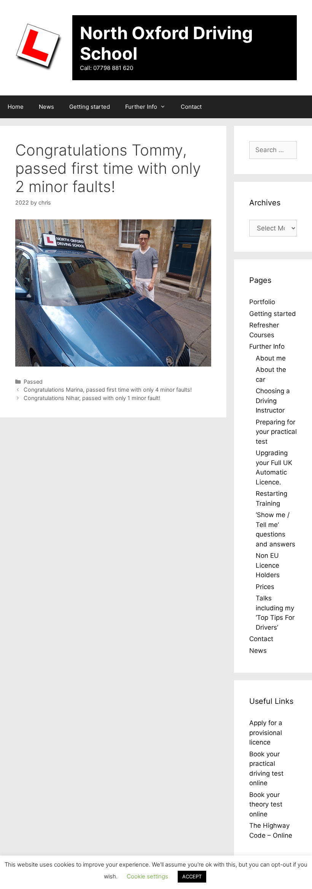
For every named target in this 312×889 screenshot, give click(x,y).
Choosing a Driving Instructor (273, 400)
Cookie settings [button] (147, 876)
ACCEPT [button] (192, 876)
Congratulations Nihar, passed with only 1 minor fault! (92, 398)
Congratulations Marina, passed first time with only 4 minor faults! (108, 389)
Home (16, 106)
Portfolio (262, 302)
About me (271, 358)
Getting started (89, 106)
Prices (265, 587)
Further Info (141, 106)
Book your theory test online (265, 804)
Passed (33, 381)
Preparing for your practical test (276, 431)
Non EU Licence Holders (268, 565)
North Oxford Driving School (166, 43)
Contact (191, 106)
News (46, 106)
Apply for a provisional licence (265, 732)
